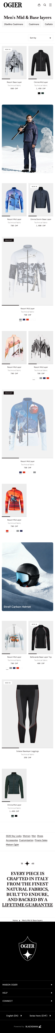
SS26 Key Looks (14, 836)
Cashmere (34, 24)
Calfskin (49, 24)
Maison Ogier (12, 844)
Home (15, 920)
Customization (26, 840)
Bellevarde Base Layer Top (41, 657)
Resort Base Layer (14, 82)
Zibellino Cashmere (13, 24)
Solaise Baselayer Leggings (27, 751)
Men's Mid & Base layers (32, 920)
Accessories (12, 840)
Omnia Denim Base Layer (40, 219)
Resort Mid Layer (14, 219)
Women (26, 836)
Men (34, 836)
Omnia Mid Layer (41, 82)
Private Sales (41, 840)
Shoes (40, 836)
